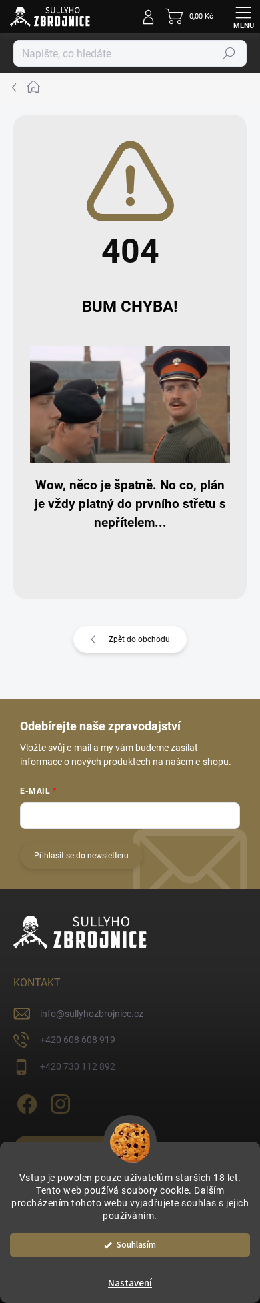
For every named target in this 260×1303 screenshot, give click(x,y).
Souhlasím (136, 1244)
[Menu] (243, 16)
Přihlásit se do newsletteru (81, 855)
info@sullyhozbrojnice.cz (91, 1013)
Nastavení (130, 1283)
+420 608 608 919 (77, 1039)
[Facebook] (25, 1101)
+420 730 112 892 (77, 1066)
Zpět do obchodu (139, 639)
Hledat (229, 53)
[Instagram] (58, 1101)
